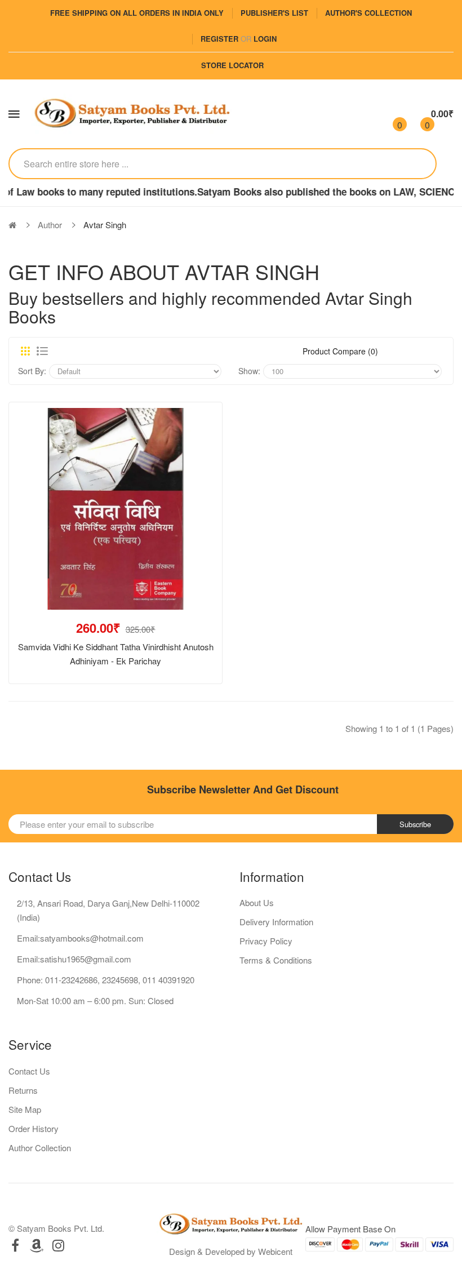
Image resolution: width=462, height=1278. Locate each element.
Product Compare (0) (340, 351)
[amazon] (36, 1245)
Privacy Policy (265, 941)
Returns (23, 1090)
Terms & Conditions (275, 960)
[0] (390, 114)
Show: (249, 370)
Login (265, 38)
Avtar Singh (104, 224)
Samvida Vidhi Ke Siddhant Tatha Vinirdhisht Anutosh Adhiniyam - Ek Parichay (116, 654)
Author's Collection (368, 12)
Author (50, 224)
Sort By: (32, 370)
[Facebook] (15, 1245)
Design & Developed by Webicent (230, 1251)
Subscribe (415, 824)
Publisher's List (274, 12)
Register (219, 38)
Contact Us (29, 1071)
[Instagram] (58, 1245)
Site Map (24, 1109)
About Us (256, 902)
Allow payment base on (350, 1229)
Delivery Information (276, 922)
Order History (33, 1128)
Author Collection (39, 1147)
